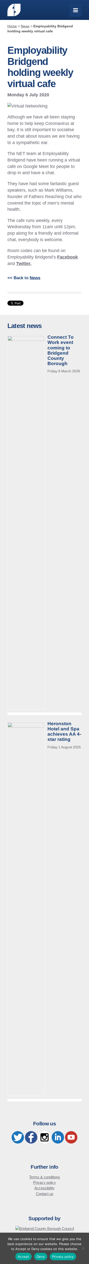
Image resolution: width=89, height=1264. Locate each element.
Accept (23, 1257)
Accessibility (44, 1188)
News (35, 277)
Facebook (67, 257)
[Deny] (82, 1248)
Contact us (44, 1194)
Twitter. (23, 263)
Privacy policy (44, 1182)
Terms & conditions (44, 1177)
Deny (41, 1257)
